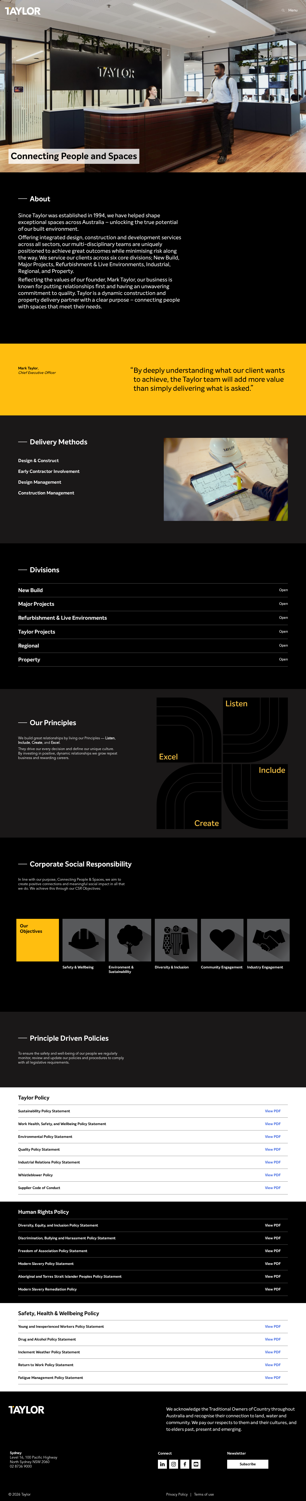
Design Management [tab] (39, 482)
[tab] (153, 590)
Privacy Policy (177, 1495)
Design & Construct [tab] (38, 461)
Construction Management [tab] (46, 493)
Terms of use (204, 1495)
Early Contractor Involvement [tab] (49, 471)
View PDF (273, 1111)
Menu (292, 10)
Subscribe (248, 1464)
